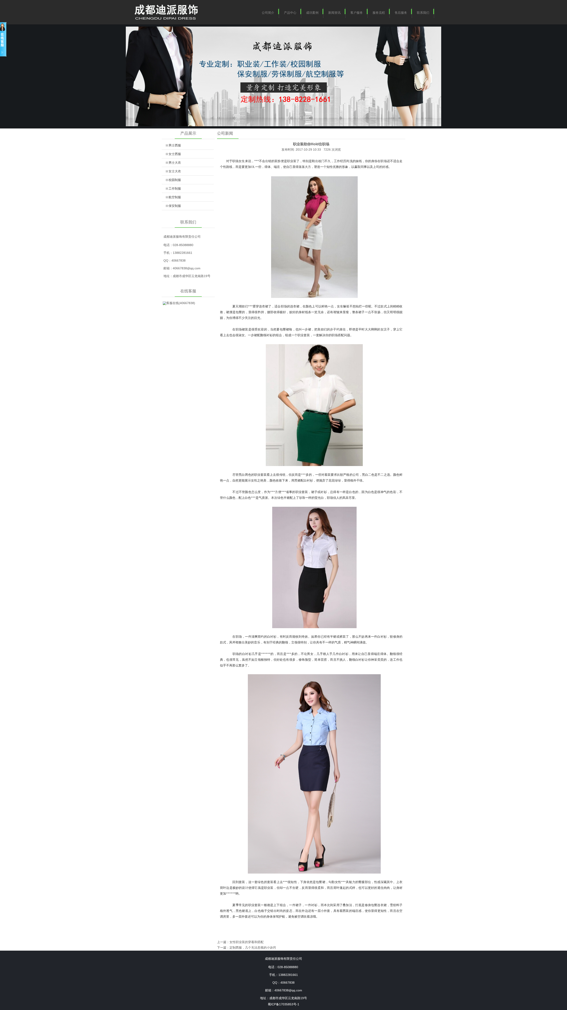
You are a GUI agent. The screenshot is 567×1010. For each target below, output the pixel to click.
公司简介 (268, 12)
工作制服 (175, 188)
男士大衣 (175, 162)
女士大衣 (175, 171)
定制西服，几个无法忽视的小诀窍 (252, 947)
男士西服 (175, 145)
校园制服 (175, 180)
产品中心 (290, 12)
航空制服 (175, 197)
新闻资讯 (334, 12)
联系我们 (423, 12)
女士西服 (175, 154)
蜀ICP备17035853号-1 (283, 1004)
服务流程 (379, 12)
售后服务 (401, 12)
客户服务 (356, 12)
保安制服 (175, 206)
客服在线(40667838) (180, 303)
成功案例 (312, 12)
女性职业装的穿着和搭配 (246, 942)
